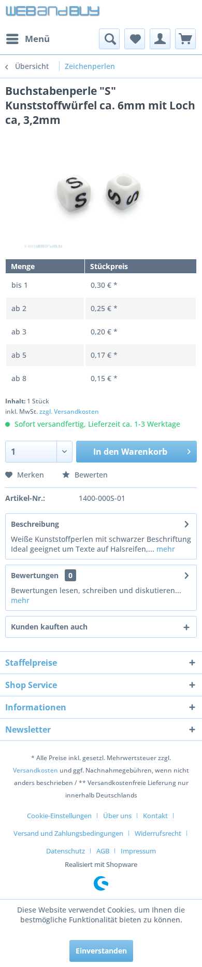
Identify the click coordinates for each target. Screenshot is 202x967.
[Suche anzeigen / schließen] (109, 39)
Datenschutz (65, 851)
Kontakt (155, 815)
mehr (164, 549)
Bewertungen (35, 575)
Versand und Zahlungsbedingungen (68, 833)
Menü (37, 39)
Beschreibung (35, 524)
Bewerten (90, 475)
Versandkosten (35, 770)
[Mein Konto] (160, 39)
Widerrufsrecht (158, 833)
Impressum (138, 851)
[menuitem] (27, 39)
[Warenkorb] (185, 39)
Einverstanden (101, 951)
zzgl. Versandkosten (69, 411)
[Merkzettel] (134, 39)
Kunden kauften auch (49, 627)
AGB (102, 851)
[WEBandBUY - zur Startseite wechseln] (53, 14)
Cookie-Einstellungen (59, 815)
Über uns (117, 815)
